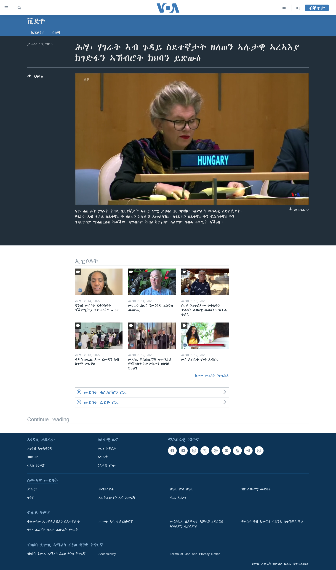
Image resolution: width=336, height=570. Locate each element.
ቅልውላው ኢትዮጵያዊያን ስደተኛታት (53, 521)
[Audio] (298, 8)
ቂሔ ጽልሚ (178, 498)
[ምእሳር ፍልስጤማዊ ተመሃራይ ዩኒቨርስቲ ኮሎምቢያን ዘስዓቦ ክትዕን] (152, 336)
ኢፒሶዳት (37, 32)
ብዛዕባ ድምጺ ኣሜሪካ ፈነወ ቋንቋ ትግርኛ (56, 554)
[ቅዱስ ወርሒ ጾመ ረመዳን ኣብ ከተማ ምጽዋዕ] (99, 336)
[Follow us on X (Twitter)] (204, 450)
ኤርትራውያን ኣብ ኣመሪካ (117, 498)
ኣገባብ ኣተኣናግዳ (39, 448)
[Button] (35, 77)
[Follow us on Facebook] (172, 450)
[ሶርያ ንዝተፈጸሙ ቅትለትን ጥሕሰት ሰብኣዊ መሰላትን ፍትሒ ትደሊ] (205, 282)
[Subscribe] (226, 450)
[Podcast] (215, 450)
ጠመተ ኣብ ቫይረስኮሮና (116, 521)
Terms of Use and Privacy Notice (195, 554)
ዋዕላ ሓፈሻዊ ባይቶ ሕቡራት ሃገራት (52, 530)
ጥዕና (30, 498)
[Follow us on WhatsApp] (259, 450)
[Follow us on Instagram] (194, 450)
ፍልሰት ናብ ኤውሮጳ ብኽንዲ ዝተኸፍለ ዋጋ (272, 521)
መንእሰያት (106, 489)
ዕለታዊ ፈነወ (106, 465)
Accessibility (107, 554)
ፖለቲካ (32, 489)
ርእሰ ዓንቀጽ (36, 465)
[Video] (284, 8)
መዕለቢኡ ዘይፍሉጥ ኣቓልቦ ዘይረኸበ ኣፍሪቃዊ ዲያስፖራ (196, 523)
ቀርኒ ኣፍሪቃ (107, 448)
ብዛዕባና (32, 457)
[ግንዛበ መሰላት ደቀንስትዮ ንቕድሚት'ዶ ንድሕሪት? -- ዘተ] (99, 282)
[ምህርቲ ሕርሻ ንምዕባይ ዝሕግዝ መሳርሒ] (152, 282)
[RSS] (237, 450)
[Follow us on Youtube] (183, 450)
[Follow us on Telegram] (248, 450)
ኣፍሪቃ (103, 457)
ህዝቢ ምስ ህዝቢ (181, 489)
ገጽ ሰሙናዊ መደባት (256, 489)
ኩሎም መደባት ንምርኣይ (212, 375)
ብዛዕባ (56, 32)
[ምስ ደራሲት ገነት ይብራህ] (205, 336)
